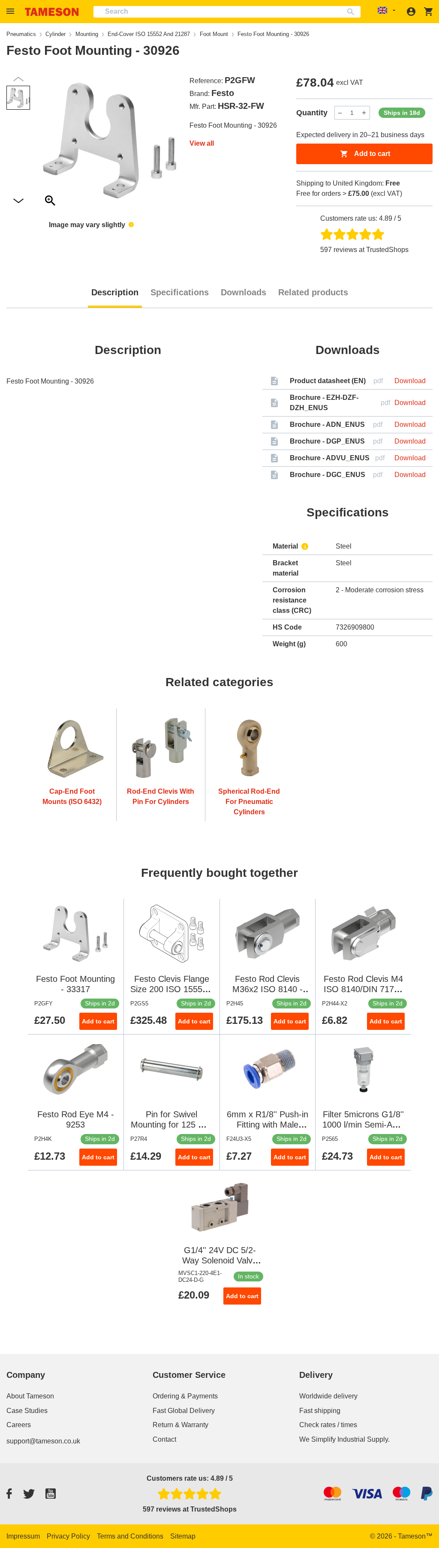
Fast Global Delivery (184, 1410)
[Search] (353, 12)
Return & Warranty (180, 1424)
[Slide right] (18, 79)
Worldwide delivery (328, 1396)
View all (201, 143)
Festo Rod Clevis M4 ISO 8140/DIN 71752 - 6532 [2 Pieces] (363, 989)
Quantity (312, 112)
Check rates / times (328, 1424)
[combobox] (227, 12)
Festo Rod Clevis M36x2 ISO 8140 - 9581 (267, 989)
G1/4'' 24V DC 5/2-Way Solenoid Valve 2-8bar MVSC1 (219, 1260)
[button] (11, 11)
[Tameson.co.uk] (52, 11)
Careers (18, 1424)
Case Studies (27, 1410)
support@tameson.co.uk (43, 1441)
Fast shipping (319, 1410)
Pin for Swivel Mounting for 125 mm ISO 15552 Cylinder (172, 1125)
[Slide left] (18, 201)
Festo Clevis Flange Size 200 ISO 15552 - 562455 (171, 989)
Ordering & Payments (185, 1396)
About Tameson (30, 1396)
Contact (164, 1439)
